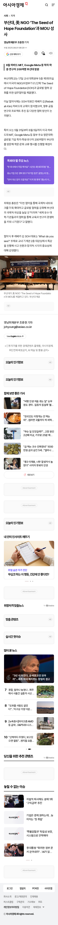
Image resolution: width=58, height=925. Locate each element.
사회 (6, 16)
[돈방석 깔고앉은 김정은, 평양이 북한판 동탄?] (14, 839)
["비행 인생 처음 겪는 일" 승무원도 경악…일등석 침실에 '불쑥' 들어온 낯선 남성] (12, 408)
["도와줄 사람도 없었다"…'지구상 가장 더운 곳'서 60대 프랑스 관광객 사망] (45, 713)
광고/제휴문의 (21, 896)
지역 (13, 16)
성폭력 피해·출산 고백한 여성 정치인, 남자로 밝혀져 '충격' (39, 801)
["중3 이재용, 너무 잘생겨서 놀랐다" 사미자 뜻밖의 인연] (12, 469)
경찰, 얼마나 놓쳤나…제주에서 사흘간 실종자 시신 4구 (21, 693)
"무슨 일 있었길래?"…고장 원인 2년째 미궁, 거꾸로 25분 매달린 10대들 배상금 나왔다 (38, 433)
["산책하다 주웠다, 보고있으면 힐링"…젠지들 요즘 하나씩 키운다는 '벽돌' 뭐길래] (45, 744)
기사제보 (31, 901)
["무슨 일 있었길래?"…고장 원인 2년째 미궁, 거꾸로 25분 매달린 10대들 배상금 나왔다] (12, 438)
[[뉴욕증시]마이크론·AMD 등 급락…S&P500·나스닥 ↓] (45, 729)
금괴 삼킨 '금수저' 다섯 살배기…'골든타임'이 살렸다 (40, 817)
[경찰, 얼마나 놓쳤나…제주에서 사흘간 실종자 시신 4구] (45, 697)
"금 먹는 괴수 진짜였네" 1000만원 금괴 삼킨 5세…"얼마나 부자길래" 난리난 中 (38, 448)
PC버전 (35, 888)
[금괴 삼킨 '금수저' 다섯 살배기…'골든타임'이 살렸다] (14, 823)
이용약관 (26, 907)
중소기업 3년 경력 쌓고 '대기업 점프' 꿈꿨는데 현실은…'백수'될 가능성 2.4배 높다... (29, 173)
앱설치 (22, 888)
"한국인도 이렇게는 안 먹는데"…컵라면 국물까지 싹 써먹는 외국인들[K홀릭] (38, 418)
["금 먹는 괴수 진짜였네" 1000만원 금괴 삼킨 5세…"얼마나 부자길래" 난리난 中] (12, 453)
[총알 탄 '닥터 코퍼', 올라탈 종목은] (14, 856)
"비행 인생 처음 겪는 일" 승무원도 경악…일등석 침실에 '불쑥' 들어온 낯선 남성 (38, 403)
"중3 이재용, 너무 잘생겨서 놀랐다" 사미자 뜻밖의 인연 (38, 463)
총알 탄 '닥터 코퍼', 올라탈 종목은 (40, 849)
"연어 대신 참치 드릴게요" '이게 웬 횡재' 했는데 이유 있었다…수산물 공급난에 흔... (29, 179)
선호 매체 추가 (15, 54)
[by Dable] (49, 758)
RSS (40, 901)
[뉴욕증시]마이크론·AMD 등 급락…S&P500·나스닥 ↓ (21, 725)
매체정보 (37, 907)
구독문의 (20, 901)
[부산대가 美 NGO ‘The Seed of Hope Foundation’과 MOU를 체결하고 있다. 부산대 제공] (29, 273)
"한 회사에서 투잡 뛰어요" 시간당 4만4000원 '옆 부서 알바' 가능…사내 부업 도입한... (29, 167)
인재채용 (34, 896)
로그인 (10, 888)
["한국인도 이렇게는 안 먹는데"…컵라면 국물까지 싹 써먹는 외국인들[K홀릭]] (12, 423)
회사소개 (7, 896)
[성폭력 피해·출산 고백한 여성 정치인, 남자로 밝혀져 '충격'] (14, 807)
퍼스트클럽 (8, 901)
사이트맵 (48, 888)
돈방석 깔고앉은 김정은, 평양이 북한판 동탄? (39, 833)
